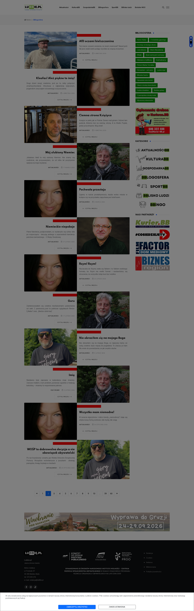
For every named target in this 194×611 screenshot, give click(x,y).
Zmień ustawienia (117, 607)
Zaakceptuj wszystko (77, 607)
